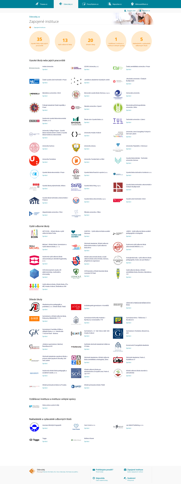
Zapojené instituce (39, 27)
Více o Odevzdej (60, 472)
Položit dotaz (99, 472)
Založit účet (131, 11)
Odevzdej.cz (34, 17)
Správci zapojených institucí (135, 472)
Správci (45, 69)
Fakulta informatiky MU (49, 472)
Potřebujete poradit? (104, 470)
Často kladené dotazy (102, 480)
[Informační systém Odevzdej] (30, 27)
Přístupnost (130, 480)
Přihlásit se (146, 11)
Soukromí (131, 478)
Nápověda (100, 478)
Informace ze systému (72, 472)
